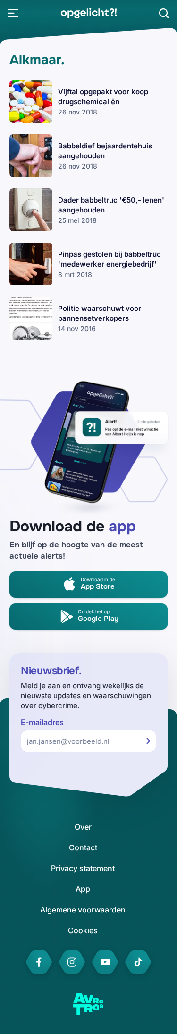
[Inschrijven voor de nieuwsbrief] (146, 741)
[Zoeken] (164, 13)
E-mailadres (42, 722)
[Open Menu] (13, 13)
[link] (88, 13)
